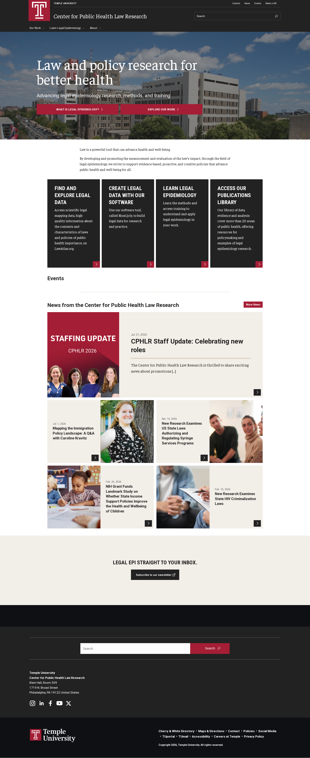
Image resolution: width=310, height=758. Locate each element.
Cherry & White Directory (176, 731)
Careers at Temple (227, 736)
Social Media (267, 731)
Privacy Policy (254, 736)
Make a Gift (271, 3)
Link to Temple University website (52, 735)
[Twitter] (68, 704)
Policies (249, 731)
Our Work (35, 28)
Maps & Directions (211, 731)
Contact (236, 3)
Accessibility (201, 736)
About (93, 28)
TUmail (183, 736)
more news (253, 304)
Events (257, 3)
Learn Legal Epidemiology (65, 28)
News (247, 3)
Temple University (65, 3)
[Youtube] (59, 704)
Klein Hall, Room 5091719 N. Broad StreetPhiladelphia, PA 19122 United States (54, 687)
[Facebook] (50, 704)
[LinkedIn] (41, 704)
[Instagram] (32, 704)
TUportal (168, 736)
